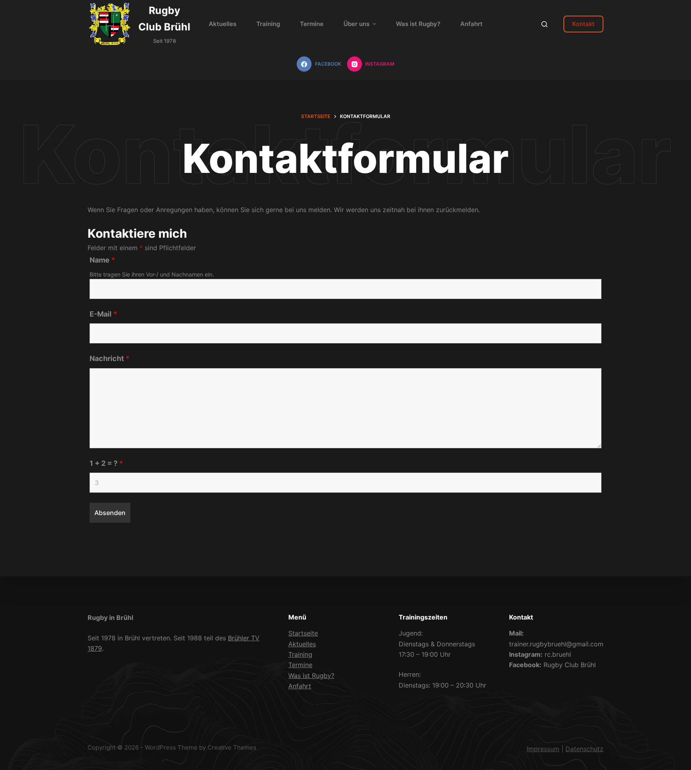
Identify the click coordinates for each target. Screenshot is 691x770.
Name (102, 260)
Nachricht (110, 358)
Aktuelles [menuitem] (222, 24)
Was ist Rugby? (311, 676)
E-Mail (103, 314)
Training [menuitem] (268, 24)
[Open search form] (544, 24)
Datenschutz (584, 749)
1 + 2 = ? (106, 463)
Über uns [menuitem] (356, 24)
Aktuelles (302, 644)
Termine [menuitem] (312, 24)
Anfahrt (299, 686)
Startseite (303, 633)
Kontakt (583, 24)
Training (300, 654)
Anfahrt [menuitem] (471, 24)
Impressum (543, 749)
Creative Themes (232, 747)
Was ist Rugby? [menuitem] (418, 24)
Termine (300, 665)
